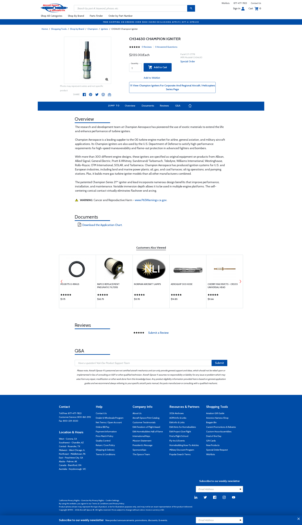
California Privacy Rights (69, 500)
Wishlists (226, 3)
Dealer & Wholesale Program (109, 417)
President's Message (142, 445)
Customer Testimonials (144, 422)
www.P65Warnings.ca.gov (151, 200)
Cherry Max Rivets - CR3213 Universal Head (223, 286)
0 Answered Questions (166, 47)
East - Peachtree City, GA (71, 457)
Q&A (177, 105)
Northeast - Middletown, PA (72, 453)
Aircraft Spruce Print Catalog (146, 417)
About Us (137, 413)
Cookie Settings (112, 500)
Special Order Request (217, 449)
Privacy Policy (118, 503)
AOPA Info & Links (177, 417)
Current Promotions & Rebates (221, 427)
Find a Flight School (178, 436)
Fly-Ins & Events (177, 440)
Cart (255, 8)
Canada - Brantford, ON (70, 465)
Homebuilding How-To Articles (184, 445)
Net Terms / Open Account (109, 422)
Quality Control (103, 440)
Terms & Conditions (105, 454)
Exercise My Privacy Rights (92, 500)
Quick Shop (77, 299)
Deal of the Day (213, 436)
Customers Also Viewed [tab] (151, 247)
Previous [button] (61, 281)
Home (45, 29)
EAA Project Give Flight (180, 431)
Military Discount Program (181, 449)
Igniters (104, 29)
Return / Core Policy (105, 445)
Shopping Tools (59, 29)
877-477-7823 (240, 3)
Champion (92, 29)
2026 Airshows (176, 413)
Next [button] (240, 281)
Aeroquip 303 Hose (182, 284)
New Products (213, 445)
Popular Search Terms (180, 454)
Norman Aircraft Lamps (147, 284)
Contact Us (256, 3)
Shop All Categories (51, 15)
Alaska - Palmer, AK (68, 461)
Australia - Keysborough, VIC (72, 469)
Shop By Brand (76, 15)
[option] (87, 60)
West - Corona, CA (68, 438)
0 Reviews (147, 47)
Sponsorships (139, 449)
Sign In (236, 8)
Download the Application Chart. (102, 225)
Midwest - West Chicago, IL (72, 450)
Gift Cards (211, 440)
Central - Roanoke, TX (69, 446)
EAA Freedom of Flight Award (146, 427)
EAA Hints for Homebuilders (182, 427)
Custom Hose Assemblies (219, 431)
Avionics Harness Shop (217, 417)
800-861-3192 (84, 417)
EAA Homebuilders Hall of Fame (148, 431)
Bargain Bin (211, 422)
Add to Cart (159, 67)
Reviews (164, 105)
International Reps (141, 436)
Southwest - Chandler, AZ (71, 442)
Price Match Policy (104, 436)
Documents (148, 105)
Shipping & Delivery (105, 449)
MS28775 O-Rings (69, 284)
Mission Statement (142, 440)
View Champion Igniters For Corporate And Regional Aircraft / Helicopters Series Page (173, 87)
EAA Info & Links (177, 422)
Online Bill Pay (102, 427)
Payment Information (106, 431)
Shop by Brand (77, 29)
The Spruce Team (141, 454)
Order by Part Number (121, 15)
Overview (130, 105)
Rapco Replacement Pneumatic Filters (108, 286)
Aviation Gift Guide (215, 413)
